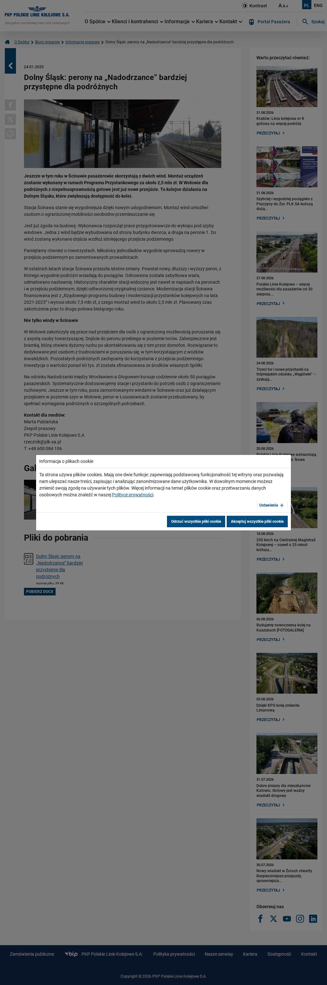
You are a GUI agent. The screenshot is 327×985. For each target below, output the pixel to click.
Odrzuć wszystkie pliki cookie (196, 521)
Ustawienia (268, 505)
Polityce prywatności (132, 494)
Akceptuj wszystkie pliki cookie (257, 521)
